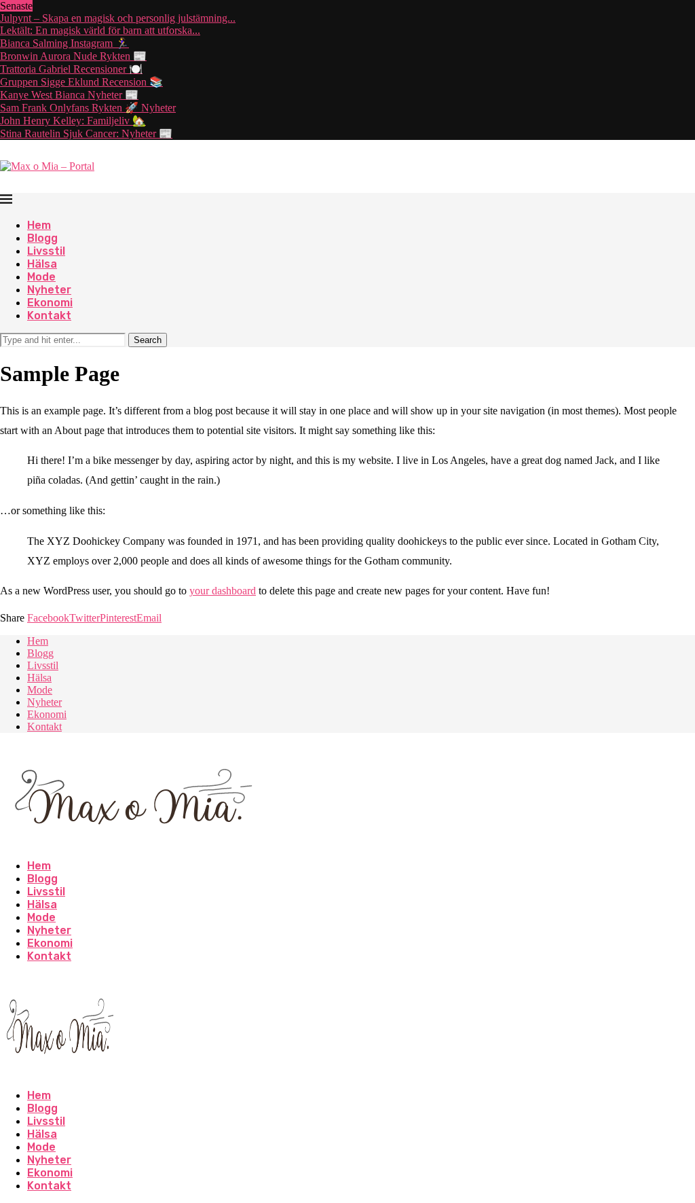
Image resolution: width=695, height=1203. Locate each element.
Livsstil (46, 251)
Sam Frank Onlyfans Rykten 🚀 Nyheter (88, 107)
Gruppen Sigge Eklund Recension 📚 (81, 82)
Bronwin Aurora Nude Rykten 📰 (73, 56)
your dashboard (222, 590)
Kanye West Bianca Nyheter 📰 (69, 95)
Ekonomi (50, 302)
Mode (41, 276)
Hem (39, 225)
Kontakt (49, 315)
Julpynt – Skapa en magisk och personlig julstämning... (118, 18)
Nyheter (49, 289)
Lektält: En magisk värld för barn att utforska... (100, 30)
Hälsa (42, 263)
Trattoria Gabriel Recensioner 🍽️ (71, 69)
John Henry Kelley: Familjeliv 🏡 (73, 120)
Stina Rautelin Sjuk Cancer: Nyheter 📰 (86, 133)
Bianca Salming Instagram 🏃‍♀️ (64, 43)
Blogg (42, 238)
